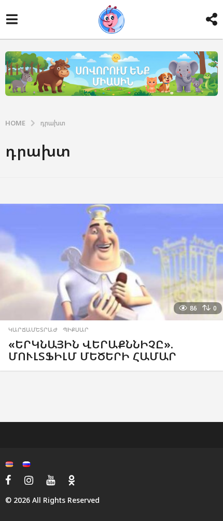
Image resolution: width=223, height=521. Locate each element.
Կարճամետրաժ (33, 330)
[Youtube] (50, 480)
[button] (11, 19)
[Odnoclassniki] (71, 480)
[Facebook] (8, 480)
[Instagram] (28, 480)
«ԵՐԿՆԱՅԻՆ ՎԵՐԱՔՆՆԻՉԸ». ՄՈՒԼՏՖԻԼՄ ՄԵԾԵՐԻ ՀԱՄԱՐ (92, 350)
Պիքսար (76, 330)
